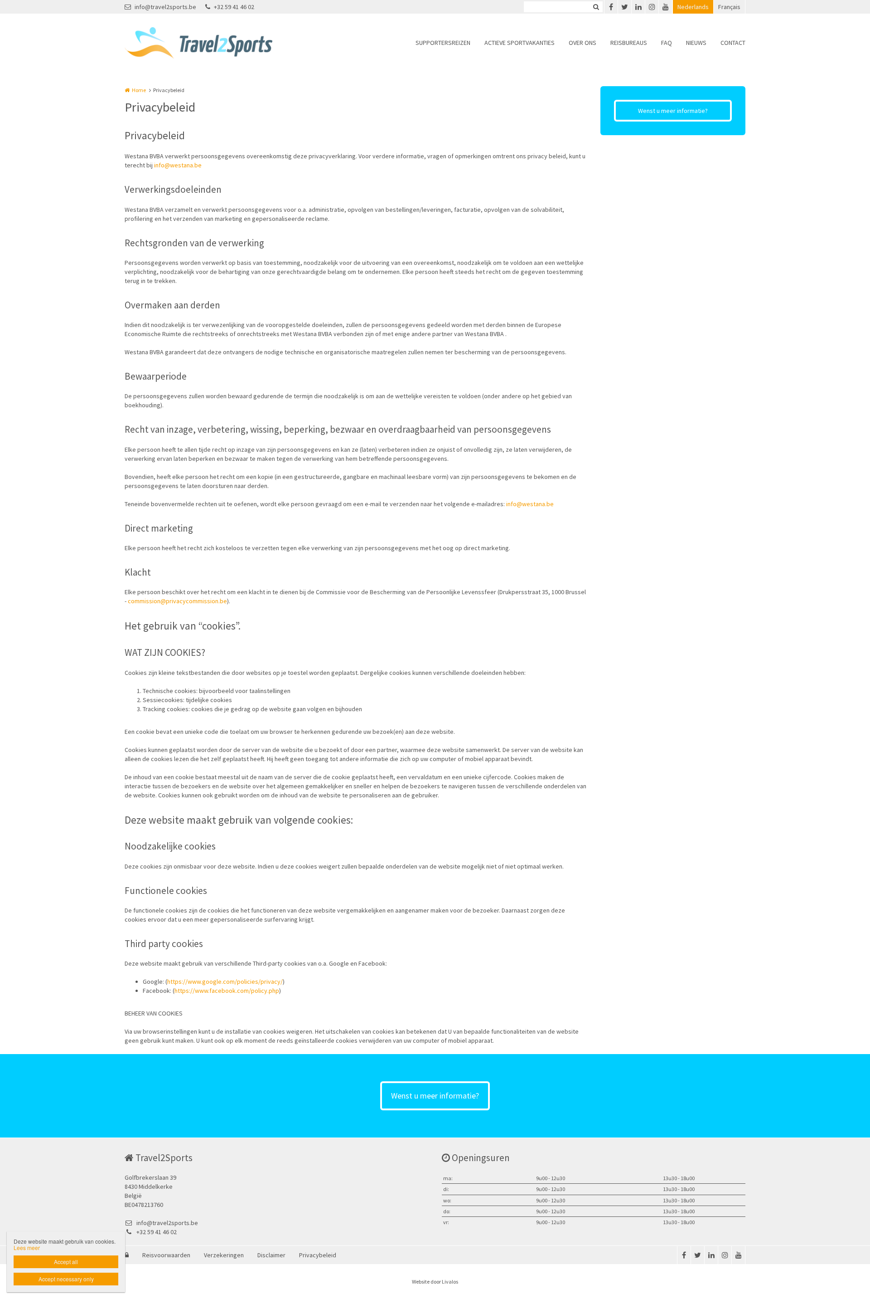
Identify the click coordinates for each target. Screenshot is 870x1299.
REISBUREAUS (628, 43)
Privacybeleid (317, 1255)
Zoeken (596, 6)
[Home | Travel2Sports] (212, 43)
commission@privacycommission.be (177, 601)
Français (729, 7)
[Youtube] (665, 7)
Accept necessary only (66, 1279)
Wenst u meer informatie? (673, 111)
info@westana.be (178, 165)
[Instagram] (651, 7)
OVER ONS (582, 43)
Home (139, 90)
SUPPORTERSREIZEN (443, 43)
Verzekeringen (224, 1255)
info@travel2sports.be (165, 7)
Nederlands (693, 7)
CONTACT (732, 43)
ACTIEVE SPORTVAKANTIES (519, 43)
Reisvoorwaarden (166, 1255)
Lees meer (27, 1247)
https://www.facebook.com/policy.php (226, 990)
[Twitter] (624, 7)
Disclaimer (271, 1255)
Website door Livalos (435, 1281)
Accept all (66, 1261)
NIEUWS (696, 43)
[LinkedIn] (638, 7)
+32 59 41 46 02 (234, 7)
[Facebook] (611, 7)
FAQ (666, 43)
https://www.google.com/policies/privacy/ (225, 981)
